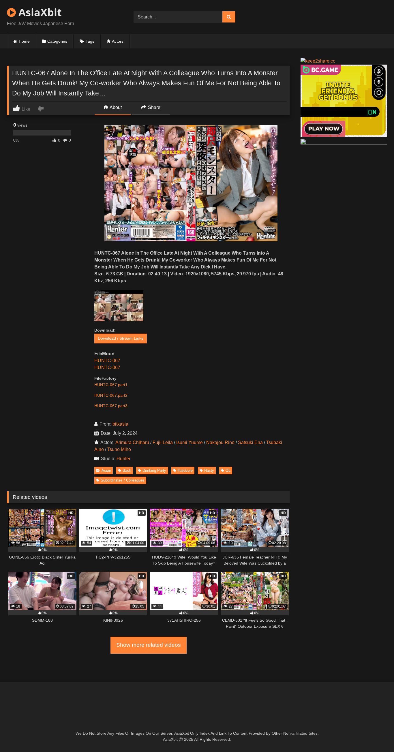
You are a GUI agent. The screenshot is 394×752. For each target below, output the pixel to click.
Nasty (209, 470)
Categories (57, 41)
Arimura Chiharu (132, 442)
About (115, 107)
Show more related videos (148, 645)
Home (24, 41)
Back (127, 470)
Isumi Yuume (189, 442)
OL (228, 470)
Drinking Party (154, 470)
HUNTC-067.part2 (110, 395)
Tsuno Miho (119, 449)
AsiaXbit (39, 12)
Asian (106, 470)
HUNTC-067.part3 (110, 405)
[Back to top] (376, 734)
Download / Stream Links (120, 338)
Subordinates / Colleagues (123, 480)
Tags (90, 41)
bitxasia (120, 424)
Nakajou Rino (220, 442)
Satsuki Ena (250, 442)
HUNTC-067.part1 (110, 384)
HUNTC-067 (107, 360)
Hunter (125, 458)
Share (153, 107)
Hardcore (185, 470)
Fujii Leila (163, 442)
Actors (117, 41)
